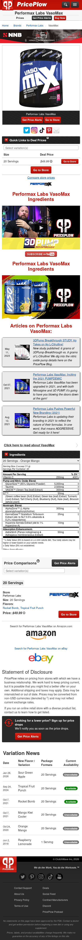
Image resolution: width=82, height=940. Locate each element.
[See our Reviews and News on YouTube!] (59, 877)
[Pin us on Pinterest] (31, 877)
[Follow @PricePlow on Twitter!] (22, 877)
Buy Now (60, 18)
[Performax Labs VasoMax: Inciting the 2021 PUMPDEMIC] (22, 386)
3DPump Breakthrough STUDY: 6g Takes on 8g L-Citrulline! (54, 342)
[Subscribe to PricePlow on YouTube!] (41, 254)
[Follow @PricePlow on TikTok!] (50, 877)
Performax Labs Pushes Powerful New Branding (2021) (54, 411)
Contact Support (23, 888)
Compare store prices (41, 177)
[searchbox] (42, 147)
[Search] (66, 5)
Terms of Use (21, 905)
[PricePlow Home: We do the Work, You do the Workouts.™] (10, 7)
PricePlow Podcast (53, 911)
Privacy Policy (21, 899)
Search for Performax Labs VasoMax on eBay (41, 648)
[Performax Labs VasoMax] (41, 78)
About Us (19, 893)
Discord (47, 905)
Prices (20, 18)
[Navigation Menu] (75, 5)
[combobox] (41, 147)
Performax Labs (12, 595)
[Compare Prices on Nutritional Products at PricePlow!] (9, 863)
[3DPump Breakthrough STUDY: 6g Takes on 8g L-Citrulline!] (22, 352)
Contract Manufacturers (55, 899)
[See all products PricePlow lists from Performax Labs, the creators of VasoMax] (41, 184)
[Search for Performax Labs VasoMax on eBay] (41, 657)
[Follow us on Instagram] (41, 877)
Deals (46, 888)
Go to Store (52, 120)
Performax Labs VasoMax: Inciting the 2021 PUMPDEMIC (54, 376)
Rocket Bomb (11, 608)
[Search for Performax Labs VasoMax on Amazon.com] (41, 635)
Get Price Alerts (42, 18)
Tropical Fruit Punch (31, 608)
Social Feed (49, 893)
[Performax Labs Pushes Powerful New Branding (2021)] (22, 420)
